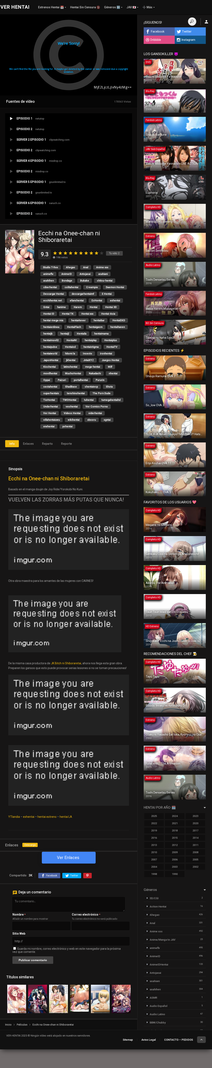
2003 (175, 866)
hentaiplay (90, 340)
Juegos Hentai (110, 360)
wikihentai (74, 419)
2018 (175, 830)
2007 (154, 859)
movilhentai (50, 373)
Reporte (66, 443)
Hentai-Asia (108, 313)
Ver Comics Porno (97, 406)
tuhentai (89, 400)
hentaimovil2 (51, 340)
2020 (195, 823)
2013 (154, 845)
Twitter (187, 31)
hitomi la (70, 353)
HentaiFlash (74, 327)
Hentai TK (67, 313)
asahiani (103, 274)
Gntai (46, 307)
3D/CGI (154, 898)
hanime (61, 307)
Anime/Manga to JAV (162, 939)
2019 (154, 830)
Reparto (47, 443)
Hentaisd (70, 347)
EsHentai (97, 300)
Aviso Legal (148, 1039)
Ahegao (70, 267)
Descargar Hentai (53, 293)
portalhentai (81, 380)
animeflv (48, 274)
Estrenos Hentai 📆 (51, 7)
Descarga (30, 844)
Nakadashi (95, 373)
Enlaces (28, 443)
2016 (154, 837)
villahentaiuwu (51, 419)
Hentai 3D (111, 307)
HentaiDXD (118, 320)
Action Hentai (158, 906)
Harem (78, 307)
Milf (110, 366)
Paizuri (62, 380)
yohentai (67, 426)
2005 (195, 859)
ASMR (153, 997)
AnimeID (66, 274)
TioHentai (49, 400)
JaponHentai (50, 360)
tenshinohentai (76, 393)
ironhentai (106, 353)
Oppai (46, 380)
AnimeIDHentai (159, 964)
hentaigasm (95, 327)
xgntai (107, 419)
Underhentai (50, 406)
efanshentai (77, 300)
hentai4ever (78, 320)
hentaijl (64, 333)
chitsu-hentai (104, 280)
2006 (175, 859)
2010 (154, 852)
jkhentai (70, 360)
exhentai (115, 300)
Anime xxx (102, 267)
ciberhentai (50, 287)
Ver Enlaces (68, 857)
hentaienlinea (51, 327)
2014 (195, 837)
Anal (85, 267)
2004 (154, 866)
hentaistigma (91, 347)
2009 (175, 852)
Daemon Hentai (115, 287)
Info (12, 443)
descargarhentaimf (83, 293)
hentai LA (66, 816)
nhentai (113, 373)
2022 (154, 823)
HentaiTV (111, 347)
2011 (195, 845)
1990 (175, 874)
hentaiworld (50, 353)
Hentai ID (48, 313)
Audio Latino (157, 1014)
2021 (175, 823)
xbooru (91, 419)
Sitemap (128, 1039)
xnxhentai (48, 426)
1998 (154, 874)
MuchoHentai (73, 373)
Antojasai (85, 274)
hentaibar (99, 320)
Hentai (93, 307)
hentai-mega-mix (53, 320)
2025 (154, 816)
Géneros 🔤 (112, 7)
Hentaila (81, 333)
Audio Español (158, 1006)
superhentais (51, 393)
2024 (175, 816)
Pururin (100, 380)
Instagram (188, 40)
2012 (175, 845)
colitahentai (71, 287)
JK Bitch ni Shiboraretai (66, 663)
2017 (195, 830)
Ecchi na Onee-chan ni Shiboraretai (48, 479)
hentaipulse (50, 347)
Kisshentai (49, 366)
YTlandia (14, 816)
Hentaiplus (110, 340)
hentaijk (48, 333)
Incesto (87, 353)
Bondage (67, 280)
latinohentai (70, 366)
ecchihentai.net (52, 300)
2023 (195, 816)
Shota (109, 386)
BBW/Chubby (158, 1022)
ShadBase (71, 386)
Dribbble (155, 40)
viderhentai (95, 413)
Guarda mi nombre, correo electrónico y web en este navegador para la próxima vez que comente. (66, 950)
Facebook (157, 31)
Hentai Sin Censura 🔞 (85, 7)
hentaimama (101, 333)
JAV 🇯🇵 (131, 7)
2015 (175, 837)
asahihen (48, 280)
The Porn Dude (102, 393)
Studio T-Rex (50, 267)
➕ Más (147, 7)
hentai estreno (47, 816)
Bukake (84, 280)
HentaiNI (71, 340)
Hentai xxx (87, 313)
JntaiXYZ (88, 360)
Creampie (92, 287)
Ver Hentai (49, 413)
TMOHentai (69, 400)
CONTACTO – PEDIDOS (178, 1039)
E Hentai (107, 293)
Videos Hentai (72, 413)
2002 (195, 866)
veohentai (72, 406)
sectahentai (50, 386)
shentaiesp (91, 386)
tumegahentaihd (110, 400)
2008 (195, 852)
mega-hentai (92, 366)
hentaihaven (117, 327)
